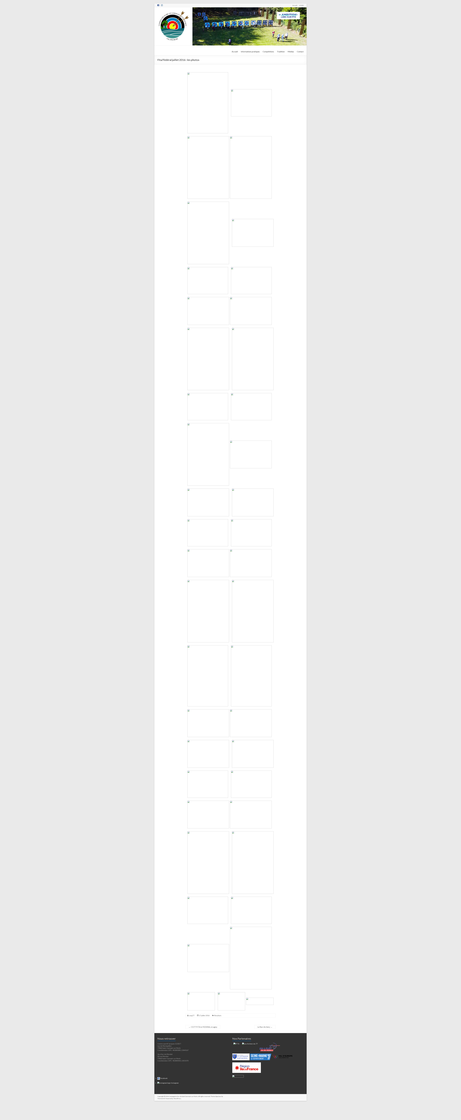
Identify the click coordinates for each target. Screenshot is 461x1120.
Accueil (294, 5)
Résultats (217, 1015)
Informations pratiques (250, 51)
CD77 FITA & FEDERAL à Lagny (203, 1027)
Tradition (281, 51)
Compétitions (268, 51)
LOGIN (301, 5)
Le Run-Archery (264, 1027)
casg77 (191, 1015)
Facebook (163, 1078)
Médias (291, 51)
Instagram (175, 1083)
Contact (300, 51)
